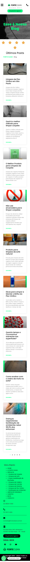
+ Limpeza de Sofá (13, 476)
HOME (9, 468)
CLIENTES (10, 494)
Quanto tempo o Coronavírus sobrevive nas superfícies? (13, 335)
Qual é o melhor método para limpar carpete (13, 123)
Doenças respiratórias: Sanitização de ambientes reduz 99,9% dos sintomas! (13, 424)
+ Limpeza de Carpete (15, 474)
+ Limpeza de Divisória (15, 486)
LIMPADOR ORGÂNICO (15, 492)
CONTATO (11, 498)
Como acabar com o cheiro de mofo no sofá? (15, 378)
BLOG (9, 496)
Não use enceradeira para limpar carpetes (14, 208)
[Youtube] (16, 544)
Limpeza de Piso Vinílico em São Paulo (13, 81)
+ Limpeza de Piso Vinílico (16, 488)
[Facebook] (5, 544)
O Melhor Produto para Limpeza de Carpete (14, 165)
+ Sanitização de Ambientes (17, 490)
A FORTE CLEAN (13, 470)
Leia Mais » (9, 100)
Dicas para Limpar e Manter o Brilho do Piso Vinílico (15, 294)
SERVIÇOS (11, 472)
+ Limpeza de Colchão (15, 484)
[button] (3, 558)
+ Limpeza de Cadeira (15, 482)
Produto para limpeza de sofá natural (13, 252)
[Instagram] (10, 544)
